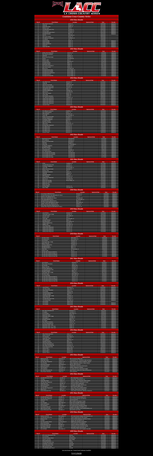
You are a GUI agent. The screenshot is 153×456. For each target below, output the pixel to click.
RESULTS (113, 23)
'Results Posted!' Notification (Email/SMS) (82, 450)
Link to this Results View (67, 450)
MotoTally (79, 453)
